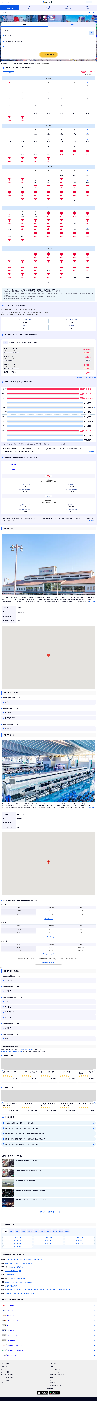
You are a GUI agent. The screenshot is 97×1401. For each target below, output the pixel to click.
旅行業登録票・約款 (55, 1369)
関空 (13, 1278)
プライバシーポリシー (55, 1372)
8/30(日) (36, 342)
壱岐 (20, 1290)
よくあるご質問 (5, 1380)
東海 (2, 1274)
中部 (6, 1275)
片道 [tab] (72, 24)
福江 (23, 1290)
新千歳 (8, 1259)
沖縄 (2, 1293)
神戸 (19, 1278)
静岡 (12, 1275)
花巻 (12, 1263)
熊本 (29, 1290)
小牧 (9, 1275)
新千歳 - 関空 (79, 1240)
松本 (22, 1267)
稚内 (27, 1259)
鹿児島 (39, 1290)
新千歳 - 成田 (48, 1237)
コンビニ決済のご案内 (7, 1377)
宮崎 (35, 1290)
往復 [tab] (24, 24)
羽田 (6, 1271)
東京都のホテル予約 (18, 1051)
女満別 (38, 1259)
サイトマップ (53, 1380)
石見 (27, 1282)
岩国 (30, 1282)
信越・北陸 (4, 1267)
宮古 (35, 1293)
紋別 (42, 1259)
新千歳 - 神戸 (48, 1243)
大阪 (16, 1278)
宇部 (24, 1282)
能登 (19, 1267)
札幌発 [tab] (5, 1231)
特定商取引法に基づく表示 (57, 1374)
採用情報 (52, 1383)
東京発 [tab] (23, 1231)
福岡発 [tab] (61, 1231)
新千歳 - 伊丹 (48, 1240)
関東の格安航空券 (18, 63)
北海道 (3, 1259)
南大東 (23, 1293)
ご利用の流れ (4, 1369)
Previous (2, 1070)
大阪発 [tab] (36, 1231)
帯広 (18, 1259)
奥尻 (30, 1259)
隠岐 (15, 1282)
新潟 (10, 1267)
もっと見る (48, 918)
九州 (2, 1289)
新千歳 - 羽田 (17, 1237)
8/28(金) (24, 342)
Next (94, 1070)
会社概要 (52, 1366)
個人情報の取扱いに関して (57, 1385)
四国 (2, 1286)
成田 (9, 1271)
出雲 (12, 1282)
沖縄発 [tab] (67, 1231)
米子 (9, 1282)
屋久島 (65, 1290)
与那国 (32, 1293)
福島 (30, 1263)
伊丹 (10, 1278)
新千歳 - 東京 (79, 1237)
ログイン (93, 12)
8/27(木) (18, 342)
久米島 (19, 1293)
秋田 (18, 1263)
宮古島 (28, 1293)
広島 (21, 1282)
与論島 (69, 1290)
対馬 (26, 1290)
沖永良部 (46, 1290)
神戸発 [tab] (55, 1231)
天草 (73, 1290)
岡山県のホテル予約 (6, 1051)
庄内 (27, 1263)
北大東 (14, 1293)
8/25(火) (5, 342)
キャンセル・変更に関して (8, 1374)
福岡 (6, 1290)
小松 (16, 1267)
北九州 (10, 1290)
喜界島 (52, 1290)
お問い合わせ (4, 1383)
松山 (12, 1286)
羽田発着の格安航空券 (29, 63)
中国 (2, 1282)
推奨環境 (52, 1377)
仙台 (15, 1263)
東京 (12, 1271)
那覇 (6, 1293)
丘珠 (12, 1259)
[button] (48, 30)
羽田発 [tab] (11, 1231)
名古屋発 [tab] (30, 1231)
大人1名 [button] (7, 46)
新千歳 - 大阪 (17, 1243)
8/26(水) (11, 342)
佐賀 (14, 1290)
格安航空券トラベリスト (6, 63)
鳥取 (6, 1282)
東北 (2, 1263)
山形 (24, 1263)
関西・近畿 (4, 1278)
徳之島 (61, 1290)
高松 (9, 1286)
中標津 (34, 1259)
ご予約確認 (4, 1366)
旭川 (15, 1259)
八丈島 (16, 1271)
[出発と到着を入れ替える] (91, 33)
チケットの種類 (5, 1372)
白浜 (25, 1278)
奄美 (42, 1290)
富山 (13, 1267)
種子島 (56, 1290)
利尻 (45, 1259)
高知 (15, 1286)
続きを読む (91, 451)
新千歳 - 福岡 (79, 1243)
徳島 (6, 1286)
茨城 (20, 1271)
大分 (32, 1290)
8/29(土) (30, 342)
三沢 (9, 1263)
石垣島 (10, 1293)
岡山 (18, 1282)
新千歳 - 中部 (17, 1240)
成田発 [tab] (17, 1231)
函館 (24, 1259)
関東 (2, 1271)
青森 (6, 1263)
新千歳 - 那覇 (17, 1246)
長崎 (17, 1290)
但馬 (22, 1278)
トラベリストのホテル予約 (25, 1049)
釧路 (21, 1259)
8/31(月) (42, 342)
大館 (21, 1263)
